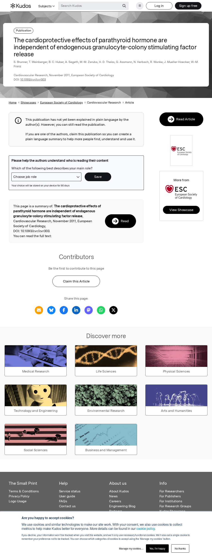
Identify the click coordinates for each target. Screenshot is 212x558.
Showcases (28, 102)
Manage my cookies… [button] (131, 548)
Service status (69, 491)
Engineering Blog (122, 506)
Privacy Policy (19, 496)
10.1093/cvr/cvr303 (33, 79)
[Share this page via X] (113, 310)
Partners (115, 511)
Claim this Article (76, 281)
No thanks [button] (180, 548)
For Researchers (171, 491)
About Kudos (119, 491)
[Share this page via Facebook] (64, 310)
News (113, 496)
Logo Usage (17, 501)
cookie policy (145, 528)
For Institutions (170, 501)
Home (13, 102)
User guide (67, 496)
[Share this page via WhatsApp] (101, 310)
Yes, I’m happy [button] (157, 548)
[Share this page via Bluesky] (51, 310)
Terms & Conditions (24, 491)
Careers (115, 501)
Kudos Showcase (172, 511)
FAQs (63, 501)
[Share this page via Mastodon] (88, 310)
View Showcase (181, 210)
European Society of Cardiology (61, 102)
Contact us (67, 506)
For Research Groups (175, 506)
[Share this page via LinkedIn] (76, 310)
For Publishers (170, 496)
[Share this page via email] (39, 310)
